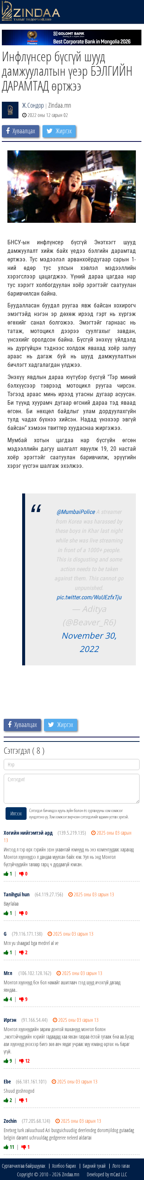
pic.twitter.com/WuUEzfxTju (88, 597)
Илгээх (16, 813)
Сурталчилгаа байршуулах (23, 1165)
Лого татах (121, 1165)
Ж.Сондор (33, 105)
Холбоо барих (64, 1165)
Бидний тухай (94, 1165)
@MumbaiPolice (75, 511)
